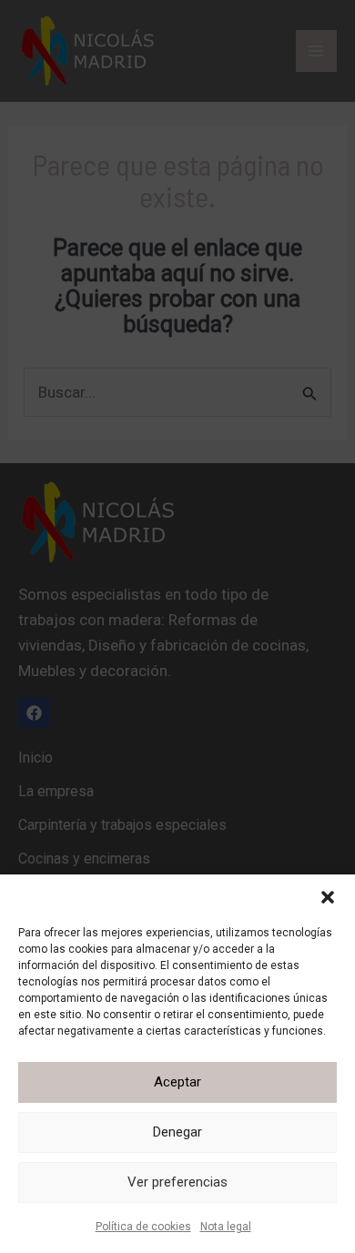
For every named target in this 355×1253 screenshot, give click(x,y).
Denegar (177, 1132)
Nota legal (225, 1226)
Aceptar (177, 1082)
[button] (328, 897)
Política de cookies (143, 1226)
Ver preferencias (177, 1182)
